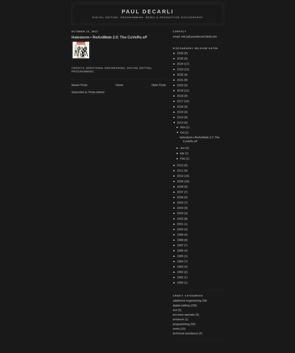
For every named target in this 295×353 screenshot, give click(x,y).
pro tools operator (184, 314)
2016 (180, 106)
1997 (180, 245)
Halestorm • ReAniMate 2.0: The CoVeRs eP (109, 37)
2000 (180, 229)
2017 (180, 101)
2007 (180, 192)
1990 (180, 282)
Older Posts (158, 85)
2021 (180, 80)
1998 (180, 240)
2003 (180, 213)
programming (82, 71)
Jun (183, 148)
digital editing (139, 68)
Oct (182, 132)
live (175, 310)
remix (176, 328)
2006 (180, 197)
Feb (183, 158)
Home (119, 85)
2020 (180, 85)
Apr (182, 153)
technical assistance (185, 333)
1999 (180, 234)
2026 (180, 53)
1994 (180, 261)
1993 (180, 266)
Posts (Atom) (96, 92)
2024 (180, 63)
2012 (180, 165)
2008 (180, 186)
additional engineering (105, 68)
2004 (180, 208)
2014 (180, 117)
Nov (183, 127)
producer (178, 319)
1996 (180, 250)
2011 (180, 170)
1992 (180, 272)
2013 (180, 122)
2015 (180, 112)
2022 (180, 74)
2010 (180, 176)
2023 (180, 69)
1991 (180, 277)
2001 (180, 224)
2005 (180, 202)
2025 (180, 58)
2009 (180, 181)
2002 (180, 218)
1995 (180, 256)
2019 (180, 90)
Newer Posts (79, 85)
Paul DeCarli (148, 12)
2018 (180, 96)
